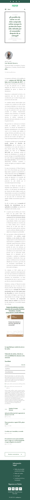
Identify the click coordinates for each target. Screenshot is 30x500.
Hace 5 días (8, 416)
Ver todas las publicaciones (10, 72)
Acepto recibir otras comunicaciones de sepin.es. (14, 387)
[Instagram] (16, 1)
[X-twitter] (19, 1)
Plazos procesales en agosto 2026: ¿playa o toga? (15, 423)
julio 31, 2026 (8, 425)
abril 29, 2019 (8, 61)
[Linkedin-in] (13, 1)
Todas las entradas (14, 37)
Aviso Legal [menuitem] (17, 476)
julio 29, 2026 (9, 444)
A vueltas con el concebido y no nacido (14, 431)
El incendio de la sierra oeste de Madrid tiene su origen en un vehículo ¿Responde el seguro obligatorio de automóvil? (14, 440)
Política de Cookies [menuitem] (19, 473)
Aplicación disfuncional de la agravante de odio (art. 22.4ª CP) (15, 413)
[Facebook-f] (10, 1)
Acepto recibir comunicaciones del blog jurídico (15, 383)
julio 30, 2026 (9, 433)
